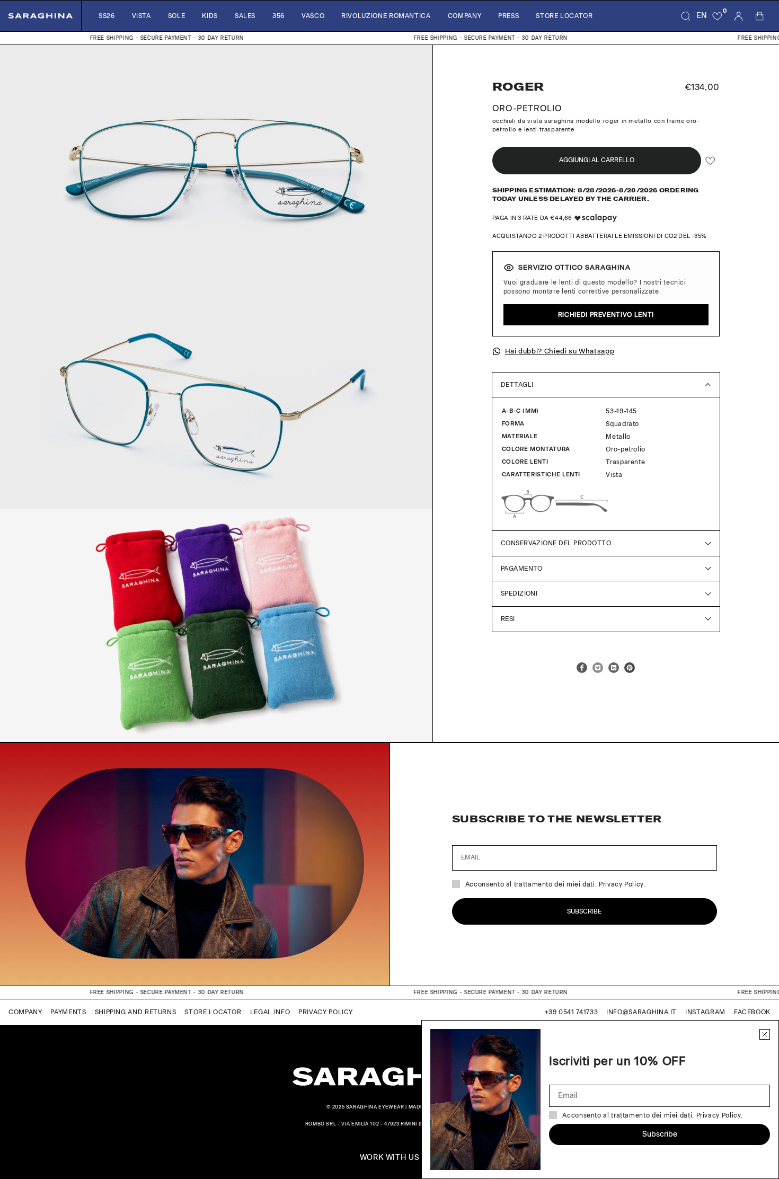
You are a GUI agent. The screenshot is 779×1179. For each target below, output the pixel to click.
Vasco (313, 16)
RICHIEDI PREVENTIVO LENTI (606, 314)
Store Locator (564, 16)
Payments (68, 1012)
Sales (245, 16)
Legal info (270, 1012)
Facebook (752, 1012)
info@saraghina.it (641, 1012)
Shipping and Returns (135, 1012)
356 (278, 16)
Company (464, 16)
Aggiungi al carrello (596, 160)
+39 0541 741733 (571, 1012)
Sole (176, 16)
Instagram (705, 1012)
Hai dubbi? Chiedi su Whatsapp (560, 351)
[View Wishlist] (717, 16)
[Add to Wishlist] (710, 160)
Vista (141, 16)
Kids (210, 16)
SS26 (107, 16)
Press (508, 16)
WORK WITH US (390, 1158)
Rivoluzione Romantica (385, 16)
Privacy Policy (325, 1012)
